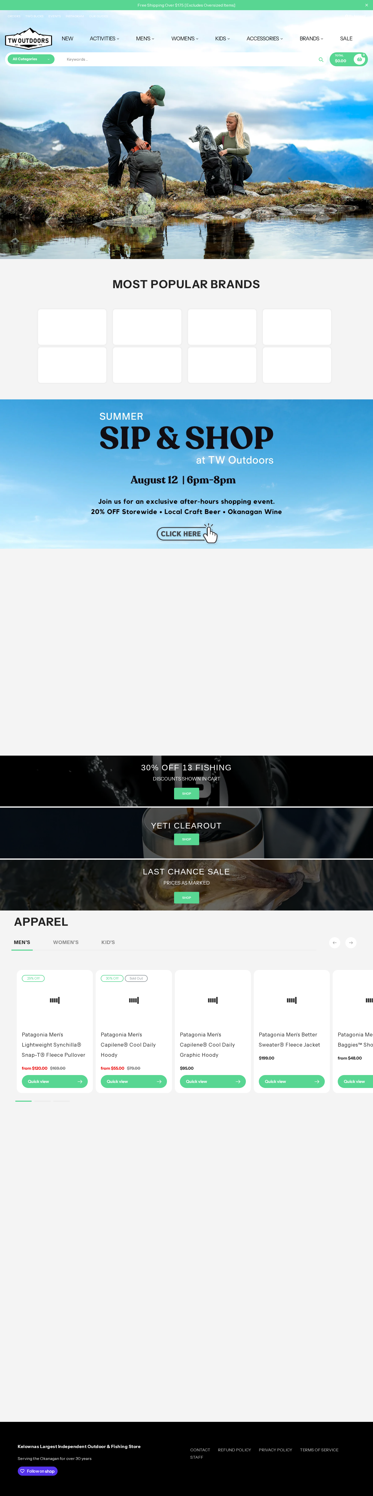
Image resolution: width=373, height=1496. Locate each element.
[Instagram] (145, 808)
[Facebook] (138, 808)
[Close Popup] (269, 680)
